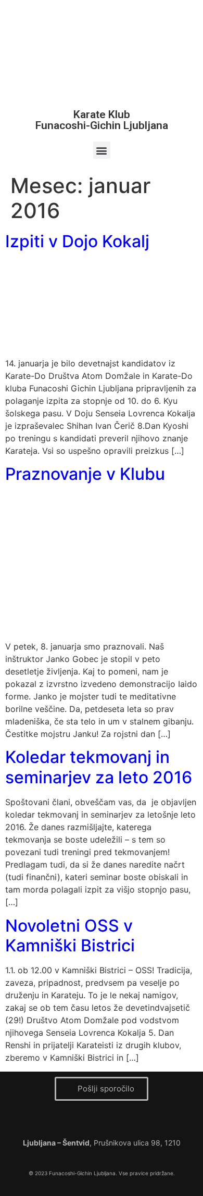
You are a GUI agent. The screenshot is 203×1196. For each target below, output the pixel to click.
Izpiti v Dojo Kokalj (77, 241)
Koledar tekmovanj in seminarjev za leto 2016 (98, 767)
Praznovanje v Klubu (85, 474)
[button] (101, 150)
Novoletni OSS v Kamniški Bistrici (70, 935)
